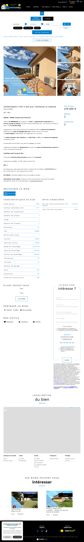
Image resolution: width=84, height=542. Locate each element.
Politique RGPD (71, 536)
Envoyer (67, 360)
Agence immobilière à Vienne (11, 36)
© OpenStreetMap (77, 407)
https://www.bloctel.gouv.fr (61, 382)
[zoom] (30, 95)
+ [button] (5, 409)
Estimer (48, 18)
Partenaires (64, 536)
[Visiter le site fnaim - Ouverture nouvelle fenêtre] (62, 530)
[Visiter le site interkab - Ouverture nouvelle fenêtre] (70, 530)
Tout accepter (17, 537)
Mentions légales (54, 536)
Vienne (25, 36)
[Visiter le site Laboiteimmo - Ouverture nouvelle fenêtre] (42, 539)
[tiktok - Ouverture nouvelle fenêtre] (46, 531)
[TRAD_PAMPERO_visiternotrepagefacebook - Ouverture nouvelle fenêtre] (37, 531)
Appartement (31, 36)
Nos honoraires (35, 536)
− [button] (5, 410)
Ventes (28, 6)
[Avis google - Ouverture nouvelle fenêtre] (72, 2)
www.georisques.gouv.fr (36, 181)
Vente (20, 36)
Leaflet (68, 407)
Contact (71, 6)
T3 (37, 36)
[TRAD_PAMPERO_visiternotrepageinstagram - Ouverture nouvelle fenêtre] (42, 531)
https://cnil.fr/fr (57, 376)
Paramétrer (7, 537)
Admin (60, 536)
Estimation (36, 6)
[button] (69, 94)
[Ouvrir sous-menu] (50, 7)
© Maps (71, 407)
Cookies (76, 536)
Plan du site (48, 536)
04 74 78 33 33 (67, 342)
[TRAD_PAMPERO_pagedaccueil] (11, 9)
